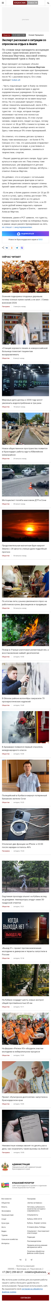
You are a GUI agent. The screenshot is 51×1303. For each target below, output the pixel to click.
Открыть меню (3, 3)
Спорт (3, 1219)
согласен (26, 1298)
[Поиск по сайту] (48, 3)
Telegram (31, 1260)
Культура (5, 1223)
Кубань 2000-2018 (34, 1219)
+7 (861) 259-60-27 (12, 1272)
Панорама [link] (6, 306)
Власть (4, 1207)
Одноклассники (26, 1260)
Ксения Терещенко (36, 35)
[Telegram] (17, 248)
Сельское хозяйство (9, 1239)
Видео (3, 1231)
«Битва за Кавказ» (34, 1203)
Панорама (31, 1199)
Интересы (5, 1243)
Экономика (6, 1211)
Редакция (31, 1237)
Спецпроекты (32, 1215)
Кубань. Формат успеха (36, 1223)
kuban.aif (16, 80)
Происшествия (7, 1215)
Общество (6, 35)
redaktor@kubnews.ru (37, 1272)
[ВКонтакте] (7, 248)
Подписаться (27, 234)
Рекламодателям (34, 1241)
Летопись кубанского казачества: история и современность (36, 1209)
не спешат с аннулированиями (17, 227)
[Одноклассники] (12, 248)
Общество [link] (6, 358)
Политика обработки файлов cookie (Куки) (35, 1252)
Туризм (4, 1235)
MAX (40, 239)
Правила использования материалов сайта (37, 1246)
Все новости (6, 1199)
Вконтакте (20, 1260)
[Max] (22, 248)
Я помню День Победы (36, 1227)
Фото (3, 1227)
